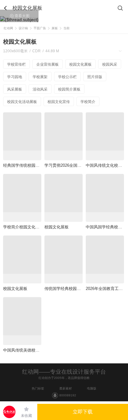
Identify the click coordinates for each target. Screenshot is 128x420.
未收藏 (26, 415)
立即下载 (83, 411)
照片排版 (94, 77)
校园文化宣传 (59, 102)
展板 (55, 28)
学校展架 (40, 77)
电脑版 (91, 388)
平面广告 (40, 28)
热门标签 (38, 388)
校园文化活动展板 (22, 102)
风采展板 (14, 89)
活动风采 (40, 89)
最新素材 (65, 388)
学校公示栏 (67, 77)
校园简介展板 (69, 89)
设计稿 (23, 28)
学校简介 (87, 102)
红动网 (8, 28)
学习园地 (14, 77)
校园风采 (109, 64)
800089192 (67, 395)
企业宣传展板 (47, 64)
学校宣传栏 (16, 64)
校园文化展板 (80, 64)
